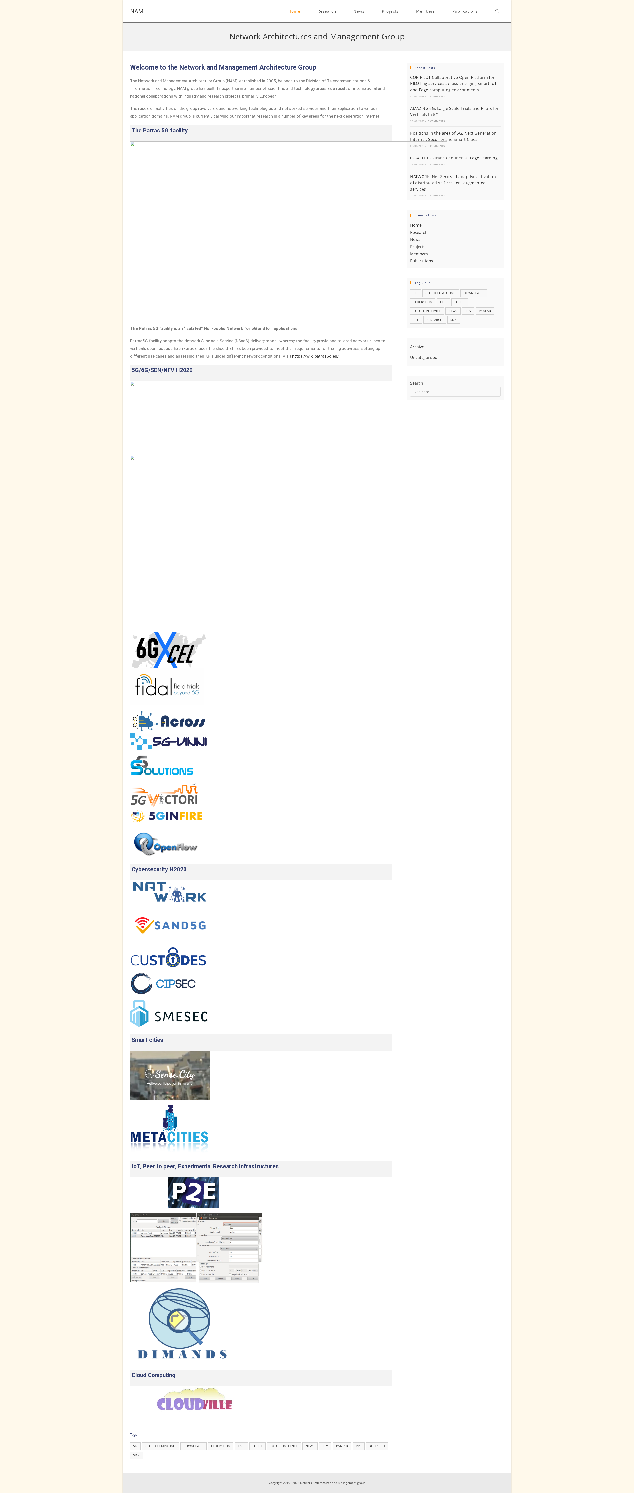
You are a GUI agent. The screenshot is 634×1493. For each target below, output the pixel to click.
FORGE (258, 1446)
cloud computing (160, 1446)
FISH (241, 1446)
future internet (284, 1446)
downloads (194, 1446)
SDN (136, 1455)
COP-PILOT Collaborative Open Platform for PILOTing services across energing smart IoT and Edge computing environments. (453, 84)
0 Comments (436, 96)
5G (135, 1446)
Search (416, 383)
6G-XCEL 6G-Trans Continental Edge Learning (454, 158)
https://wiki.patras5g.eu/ (315, 356)
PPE (358, 1446)
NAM (137, 11)
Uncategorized (423, 357)
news (310, 1446)
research (377, 1446)
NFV (325, 1446)
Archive (417, 347)
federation (220, 1446)
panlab (342, 1446)
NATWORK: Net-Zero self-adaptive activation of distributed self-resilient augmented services (453, 183)
